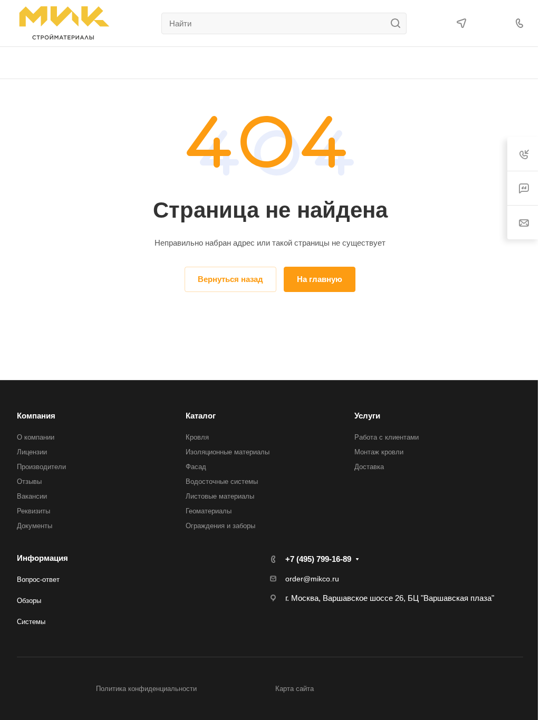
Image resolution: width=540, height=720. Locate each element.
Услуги (367, 415)
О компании (35, 437)
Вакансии (32, 496)
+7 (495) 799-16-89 (318, 558)
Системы (31, 622)
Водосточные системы (222, 481)
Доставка (369, 467)
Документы (34, 526)
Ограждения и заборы (220, 526)
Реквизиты (33, 511)
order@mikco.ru (312, 579)
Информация (42, 557)
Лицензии (32, 452)
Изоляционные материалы (227, 452)
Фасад (196, 467)
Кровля (197, 437)
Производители (41, 467)
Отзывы (29, 481)
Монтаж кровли (378, 452)
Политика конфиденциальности (146, 689)
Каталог (201, 415)
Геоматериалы (209, 511)
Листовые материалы (220, 496)
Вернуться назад (230, 279)
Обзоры (29, 601)
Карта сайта (294, 689)
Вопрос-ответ (38, 579)
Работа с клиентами (386, 437)
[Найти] (398, 23)
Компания (36, 415)
